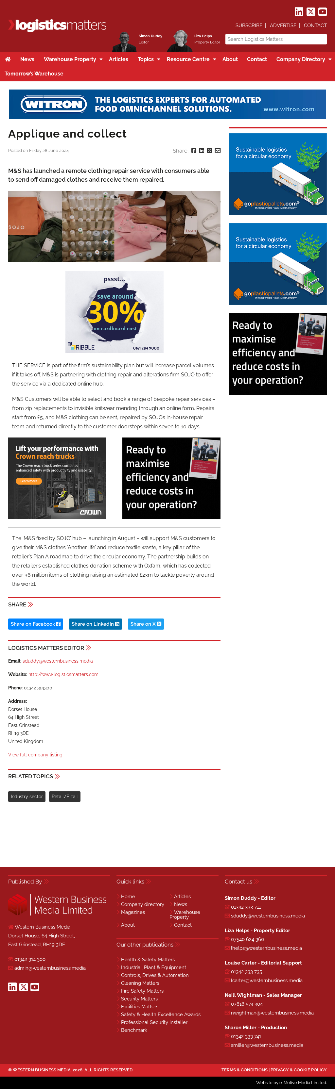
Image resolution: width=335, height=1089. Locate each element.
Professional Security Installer (154, 1022)
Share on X (144, 624)
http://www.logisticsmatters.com (63, 674)
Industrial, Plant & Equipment (153, 967)
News (180, 904)
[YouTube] (322, 12)
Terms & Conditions (244, 1069)
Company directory (142, 904)
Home (128, 896)
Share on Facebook (33, 624)
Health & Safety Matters (148, 960)
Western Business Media (42, 1069)
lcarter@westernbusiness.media (267, 980)
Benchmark (134, 1030)
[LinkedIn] (299, 12)
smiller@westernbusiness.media (267, 1045)
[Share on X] (209, 150)
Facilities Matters (139, 1007)
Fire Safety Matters (142, 991)
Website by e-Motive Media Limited (291, 1082)
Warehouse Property (184, 914)
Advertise (283, 25)
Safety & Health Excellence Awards (161, 1014)
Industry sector (27, 796)
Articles (182, 896)
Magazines (133, 912)
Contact (315, 25)
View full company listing (35, 754)
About (128, 925)
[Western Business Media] (57, 914)
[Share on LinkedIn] (201, 150)
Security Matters (139, 999)
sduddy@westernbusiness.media (58, 661)
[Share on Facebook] (193, 150)
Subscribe (249, 25)
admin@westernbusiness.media (50, 968)
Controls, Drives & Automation (155, 975)
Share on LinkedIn (93, 624)
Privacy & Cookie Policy (299, 1069)
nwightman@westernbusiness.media (272, 1013)
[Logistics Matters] (57, 31)
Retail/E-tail (65, 796)
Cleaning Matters (140, 983)
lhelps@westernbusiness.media (266, 948)
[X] (311, 12)
